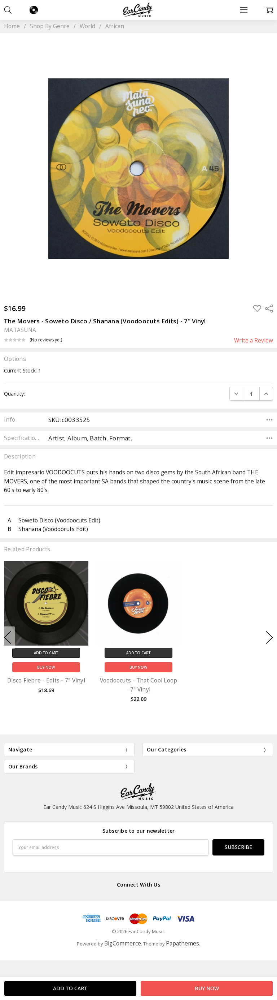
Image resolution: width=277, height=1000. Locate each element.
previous (7, 637)
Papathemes (182, 943)
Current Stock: (22, 370)
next (269, 637)
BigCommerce (122, 943)
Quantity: (14, 393)
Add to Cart (46, 652)
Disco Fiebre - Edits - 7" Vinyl (46, 680)
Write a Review (253, 340)
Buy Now (46, 667)
